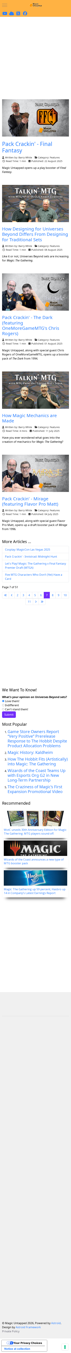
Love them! (11, 701)
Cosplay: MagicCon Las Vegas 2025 (27, 549)
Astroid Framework (28, 1327)
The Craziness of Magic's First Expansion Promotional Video (35, 789)
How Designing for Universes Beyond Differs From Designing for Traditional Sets (35, 234)
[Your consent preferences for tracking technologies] (65, 1347)
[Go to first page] (5, 595)
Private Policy (10, 1331)
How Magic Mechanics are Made (29, 418)
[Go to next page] (36, 601)
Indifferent (11, 705)
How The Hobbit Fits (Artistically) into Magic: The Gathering (38, 761)
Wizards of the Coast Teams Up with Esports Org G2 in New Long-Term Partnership (36, 775)
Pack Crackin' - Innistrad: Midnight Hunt (31, 556)
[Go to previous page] (12, 595)
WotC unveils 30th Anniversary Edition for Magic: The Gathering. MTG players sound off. (35, 831)
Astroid (56, 1323)
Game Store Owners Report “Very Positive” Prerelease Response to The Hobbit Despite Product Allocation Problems (37, 739)
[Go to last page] (42, 601)
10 (65, 595)
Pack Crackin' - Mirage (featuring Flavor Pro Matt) (30, 501)
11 (29, 602)
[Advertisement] (35, 54)
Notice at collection (17, 1348)
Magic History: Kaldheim (30, 752)
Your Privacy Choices (27, 1343)
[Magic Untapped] (35, 5)
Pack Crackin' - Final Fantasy (27, 147)
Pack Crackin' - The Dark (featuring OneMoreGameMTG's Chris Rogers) (30, 325)
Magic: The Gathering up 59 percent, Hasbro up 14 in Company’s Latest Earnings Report (34, 891)
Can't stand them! (16, 709)
